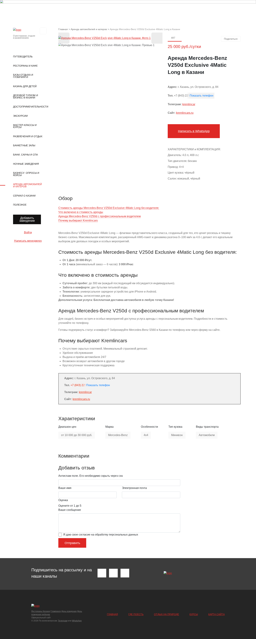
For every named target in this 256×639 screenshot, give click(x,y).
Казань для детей (25, 86)
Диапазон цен (67, 426)
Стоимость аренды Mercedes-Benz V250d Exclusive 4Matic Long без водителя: (108, 207)
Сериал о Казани (24, 195)
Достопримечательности (28, 106)
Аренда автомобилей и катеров (27, 185)
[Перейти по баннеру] (128, 8)
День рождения (69, 611)
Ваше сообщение (69, 509)
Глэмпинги (56, 611)
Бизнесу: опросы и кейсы (26, 174)
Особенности (149, 426)
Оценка (63, 500)
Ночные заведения (26, 163)
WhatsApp (77, 621)
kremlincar (188, 104)
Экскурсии (20, 115)
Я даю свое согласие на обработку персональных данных (100, 534)
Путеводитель (23, 56)
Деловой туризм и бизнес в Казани (25, 96)
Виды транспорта (207, 426)
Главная (112, 614)
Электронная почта (134, 487)
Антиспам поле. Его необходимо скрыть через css (90, 475)
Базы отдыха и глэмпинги (23, 75)
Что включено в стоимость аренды (80, 212)
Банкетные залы (24, 145)
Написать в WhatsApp (194, 131)
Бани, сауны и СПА (25, 154)
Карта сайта (216, 614)
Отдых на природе (166, 614)
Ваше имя (64, 487)
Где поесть (135, 614)
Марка (109, 426)
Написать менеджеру (28, 240)
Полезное (19, 204)
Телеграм (62, 621)
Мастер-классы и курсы (25, 126)
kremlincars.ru (184, 112)
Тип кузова (175, 426)
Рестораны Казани (40, 611)
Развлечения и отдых (27, 136)
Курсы (193, 614)
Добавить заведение (27, 219)
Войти (28, 232)
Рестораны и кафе (25, 65)
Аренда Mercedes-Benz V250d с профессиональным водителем (99, 216)
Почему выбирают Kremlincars (78, 220)
